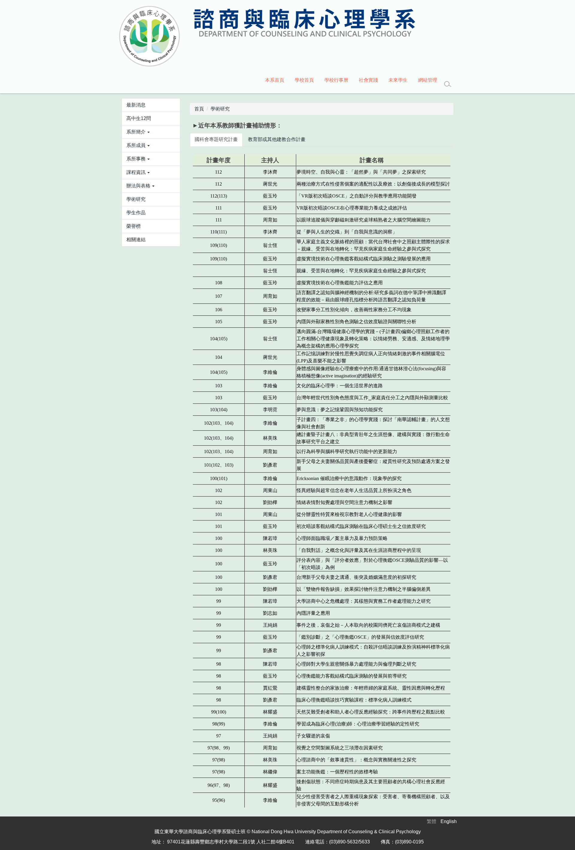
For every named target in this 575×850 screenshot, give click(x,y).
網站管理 (427, 80)
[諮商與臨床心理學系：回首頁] (266, 37)
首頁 (199, 108)
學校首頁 (304, 80)
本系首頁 (274, 80)
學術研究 (220, 108)
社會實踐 (368, 80)
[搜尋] (448, 84)
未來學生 (398, 80)
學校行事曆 (336, 80)
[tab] (216, 139)
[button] (151, 132)
